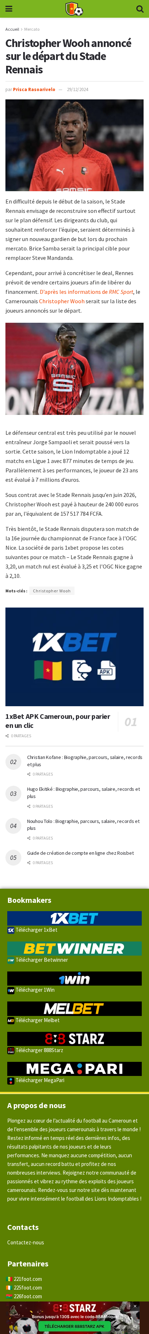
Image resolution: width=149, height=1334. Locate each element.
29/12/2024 (77, 89)
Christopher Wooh (62, 301)
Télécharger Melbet (37, 1020)
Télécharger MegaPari (39, 1080)
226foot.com (28, 1296)
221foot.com (28, 1278)
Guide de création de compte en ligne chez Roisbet (80, 853)
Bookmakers (29, 900)
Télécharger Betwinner (41, 959)
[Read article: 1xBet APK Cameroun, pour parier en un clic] (74, 657)
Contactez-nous (25, 1242)
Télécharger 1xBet (36, 929)
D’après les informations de (86, 291)
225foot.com (28, 1287)
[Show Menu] (8, 9)
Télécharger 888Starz (38, 1050)
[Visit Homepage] (74, 9)
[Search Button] (140, 9)
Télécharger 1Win (34, 989)
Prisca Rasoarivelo (34, 89)
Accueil (12, 29)
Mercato (31, 29)
